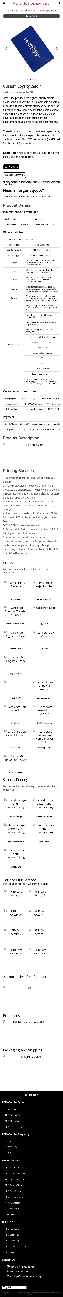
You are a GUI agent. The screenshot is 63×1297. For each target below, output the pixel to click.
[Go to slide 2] (30, 79)
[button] (59, 3)
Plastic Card (13, 11)
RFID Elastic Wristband (15, 1185)
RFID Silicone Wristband (15, 1167)
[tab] (31, 16)
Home (5, 11)
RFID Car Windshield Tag (16, 1246)
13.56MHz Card (12, 1147)
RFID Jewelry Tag (12, 1240)
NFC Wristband (12, 1208)
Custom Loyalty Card (28, 11)
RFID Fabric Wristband (15, 1179)
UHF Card (9, 1153)
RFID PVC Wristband (14, 1191)
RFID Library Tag (12, 1234)
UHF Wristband (12, 1214)
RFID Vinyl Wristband (14, 1197)
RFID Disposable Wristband (17, 1173)
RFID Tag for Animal (13, 1252)
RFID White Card (12, 1121)
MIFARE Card (11, 1109)
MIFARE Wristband (13, 1202)
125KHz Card (11, 1141)
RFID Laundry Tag (13, 1229)
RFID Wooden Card (13, 1115)
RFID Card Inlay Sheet (14, 1127)
